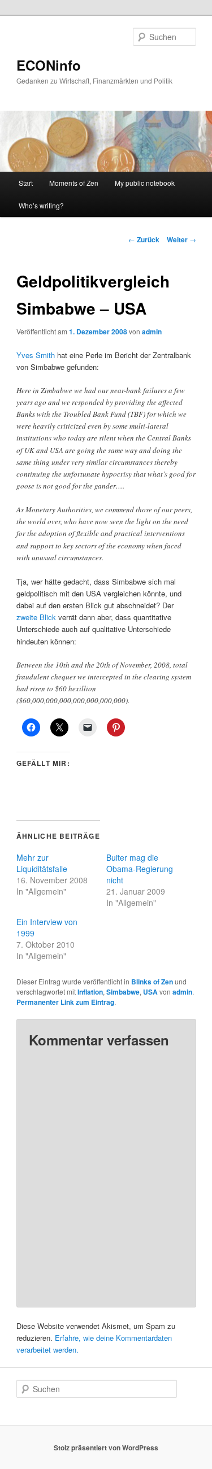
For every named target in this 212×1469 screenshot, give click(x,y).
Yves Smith (35, 355)
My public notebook (145, 183)
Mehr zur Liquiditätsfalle (41, 863)
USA (150, 992)
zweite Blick (37, 617)
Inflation (90, 992)
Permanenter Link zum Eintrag (65, 1002)
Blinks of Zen (152, 982)
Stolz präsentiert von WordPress (106, 1447)
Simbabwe (123, 992)
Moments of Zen (73, 183)
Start (26, 183)
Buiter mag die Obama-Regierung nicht (139, 869)
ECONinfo (48, 65)
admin (152, 331)
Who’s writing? (41, 205)
